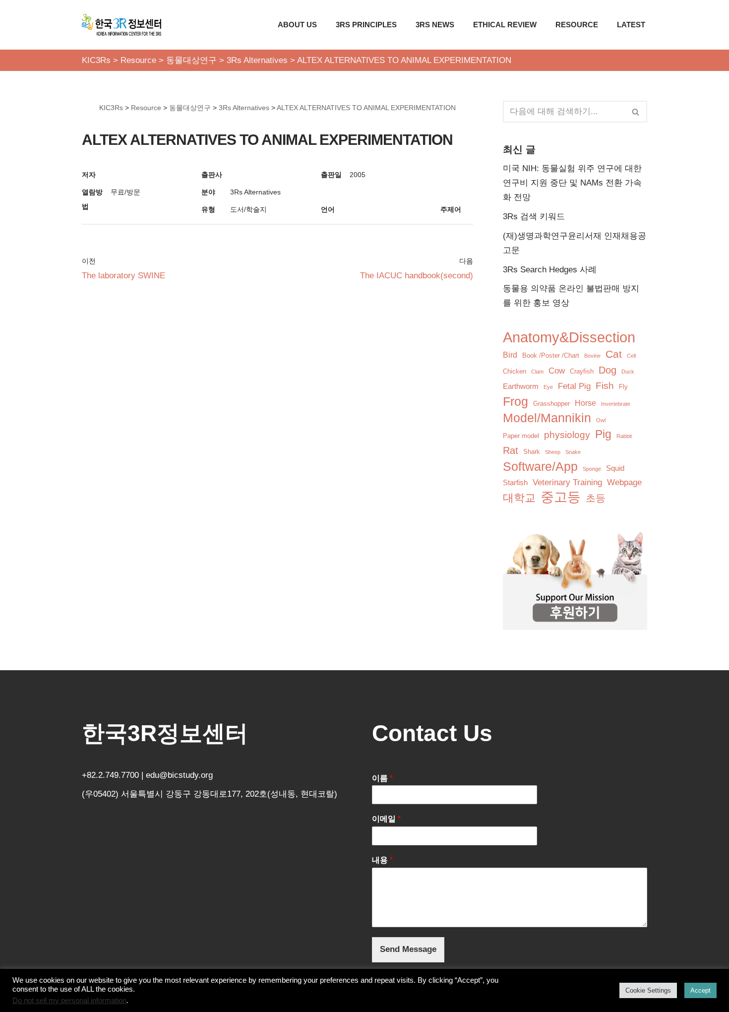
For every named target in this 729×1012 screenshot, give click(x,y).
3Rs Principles (366, 24)
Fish (605, 385)
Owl (601, 420)
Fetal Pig (574, 386)
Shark (531, 451)
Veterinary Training (567, 482)
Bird (510, 355)
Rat (510, 450)
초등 (596, 498)
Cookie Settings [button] (648, 990)
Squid (615, 468)
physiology (567, 435)
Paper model (521, 436)
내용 (382, 860)
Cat (614, 354)
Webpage (624, 482)
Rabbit (624, 436)
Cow (556, 371)
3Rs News (435, 24)
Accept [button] (700, 990)
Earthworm (521, 386)
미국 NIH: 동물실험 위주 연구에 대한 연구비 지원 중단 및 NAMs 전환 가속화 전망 (572, 183)
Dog (607, 370)
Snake (573, 452)
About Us (297, 24)
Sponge (592, 469)
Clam (537, 372)
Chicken (514, 371)
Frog (515, 401)
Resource (576, 24)
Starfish (515, 483)
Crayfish (582, 371)
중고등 (561, 497)
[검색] (636, 112)
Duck (627, 372)
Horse (585, 403)
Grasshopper (551, 403)
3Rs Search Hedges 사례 (550, 269)
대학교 (519, 498)
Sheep (552, 452)
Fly (623, 386)
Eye (548, 387)
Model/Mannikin (547, 418)
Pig (603, 434)
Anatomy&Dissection (569, 337)
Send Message (408, 949)
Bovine (592, 356)
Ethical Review (505, 24)
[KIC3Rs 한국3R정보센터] (121, 25)
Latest (631, 24)
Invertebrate (615, 404)
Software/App (540, 466)
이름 (382, 778)
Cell (631, 356)
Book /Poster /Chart (550, 355)
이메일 (386, 819)
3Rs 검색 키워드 (534, 216)
